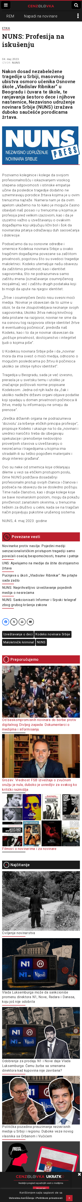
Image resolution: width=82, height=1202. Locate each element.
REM (10, 16)
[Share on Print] (22, 621)
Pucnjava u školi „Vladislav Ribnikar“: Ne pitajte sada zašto (39, 577)
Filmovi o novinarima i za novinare (29, 849)
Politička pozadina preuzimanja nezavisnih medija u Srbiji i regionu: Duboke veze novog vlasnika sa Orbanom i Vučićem (37, 1131)
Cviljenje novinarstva (18, 933)
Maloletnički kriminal (18, 642)
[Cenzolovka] (41, 6)
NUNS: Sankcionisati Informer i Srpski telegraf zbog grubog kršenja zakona (39, 602)
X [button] (69, 1198)
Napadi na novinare (41, 16)
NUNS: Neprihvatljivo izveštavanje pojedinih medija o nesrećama (37, 590)
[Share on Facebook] (5, 621)
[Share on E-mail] (30, 621)
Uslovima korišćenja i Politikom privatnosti (36, 1198)
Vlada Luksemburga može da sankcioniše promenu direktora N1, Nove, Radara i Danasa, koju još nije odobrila (38, 997)
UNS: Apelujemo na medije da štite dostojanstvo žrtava (40, 565)
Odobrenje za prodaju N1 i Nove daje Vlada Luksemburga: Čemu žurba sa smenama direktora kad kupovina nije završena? (36, 1065)
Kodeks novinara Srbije (53, 634)
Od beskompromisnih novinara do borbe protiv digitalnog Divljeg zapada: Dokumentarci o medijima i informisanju (39, 724)
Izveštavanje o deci (18, 634)
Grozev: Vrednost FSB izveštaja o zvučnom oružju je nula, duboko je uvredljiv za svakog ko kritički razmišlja (39, 785)
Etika (6, 28)
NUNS (16, 62)
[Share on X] (13, 621)
